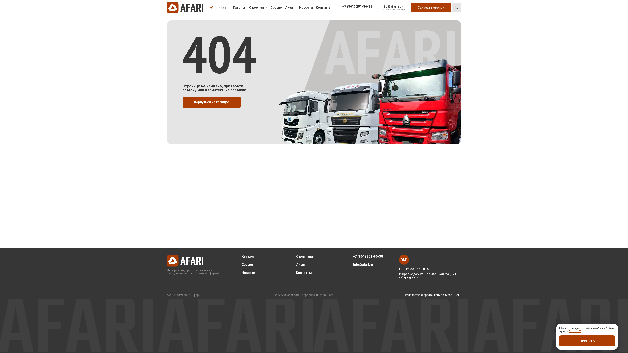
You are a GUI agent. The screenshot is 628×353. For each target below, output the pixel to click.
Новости (306, 7)
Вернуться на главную (211, 102)
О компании (258, 7)
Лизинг (290, 7)
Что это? (575, 331)
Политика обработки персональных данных (303, 295)
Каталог (239, 7)
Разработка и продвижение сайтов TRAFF (433, 295)
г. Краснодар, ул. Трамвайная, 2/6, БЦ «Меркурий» (427, 275)
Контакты (323, 7)
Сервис (276, 7)
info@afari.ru (363, 264)
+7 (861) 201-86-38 (368, 256)
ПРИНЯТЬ (587, 341)
